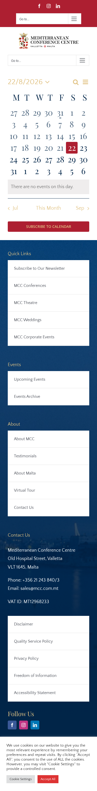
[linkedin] (35, 725)
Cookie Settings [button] (21, 779)
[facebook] (12, 725)
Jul (15, 208)
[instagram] (23, 725)
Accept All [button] (48, 779)
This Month (48, 208)
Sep (80, 208)
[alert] (48, 187)
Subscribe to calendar (48, 226)
